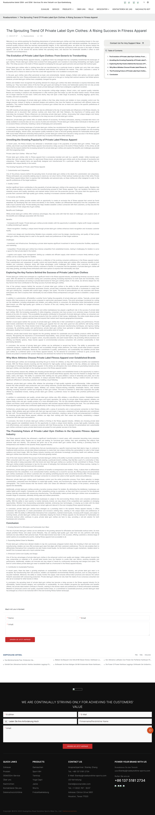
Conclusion (114, 74)
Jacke (35, 784)
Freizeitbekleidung (41, 792)
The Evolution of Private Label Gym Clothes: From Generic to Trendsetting (128, 56)
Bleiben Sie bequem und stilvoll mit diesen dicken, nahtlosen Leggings (78, 660)
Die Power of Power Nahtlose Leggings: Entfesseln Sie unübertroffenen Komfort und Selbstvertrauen (129, 664)
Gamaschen (38, 767)
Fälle (141, 655)
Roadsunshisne (10, 17)
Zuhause (7, 767)
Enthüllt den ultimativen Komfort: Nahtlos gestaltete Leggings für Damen (28, 664)
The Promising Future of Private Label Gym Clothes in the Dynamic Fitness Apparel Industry (128, 71)
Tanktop (36, 775)
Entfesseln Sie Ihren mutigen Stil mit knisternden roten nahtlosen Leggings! (78, 664)
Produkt (6, 771)
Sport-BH (37, 771)
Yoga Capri (37, 780)
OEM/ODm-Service (11, 775)
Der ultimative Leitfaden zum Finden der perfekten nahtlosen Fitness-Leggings (129, 660)
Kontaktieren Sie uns (12, 788)
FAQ (136, 655)
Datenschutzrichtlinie (12, 792)
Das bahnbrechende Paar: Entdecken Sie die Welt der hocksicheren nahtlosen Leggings (20, 660)
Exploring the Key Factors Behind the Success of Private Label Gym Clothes (128, 64)
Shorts (36, 788)
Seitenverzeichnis (70, 811)
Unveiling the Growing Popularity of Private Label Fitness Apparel (128, 60)
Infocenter (148, 655)
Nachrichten (8, 784)
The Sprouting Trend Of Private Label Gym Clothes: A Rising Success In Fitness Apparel (59, 17)
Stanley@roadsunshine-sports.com (90, 775)
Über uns (7, 780)
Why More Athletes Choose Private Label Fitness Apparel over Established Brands (128, 67)
